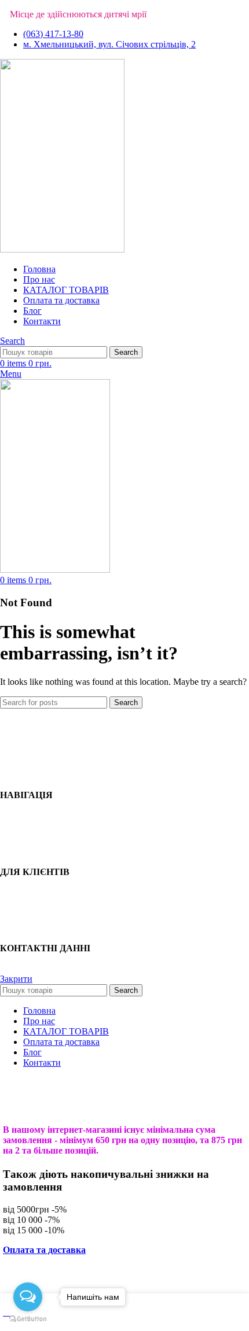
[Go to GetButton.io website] (27, 1319)
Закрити (16, 979)
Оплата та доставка (44, 1250)
